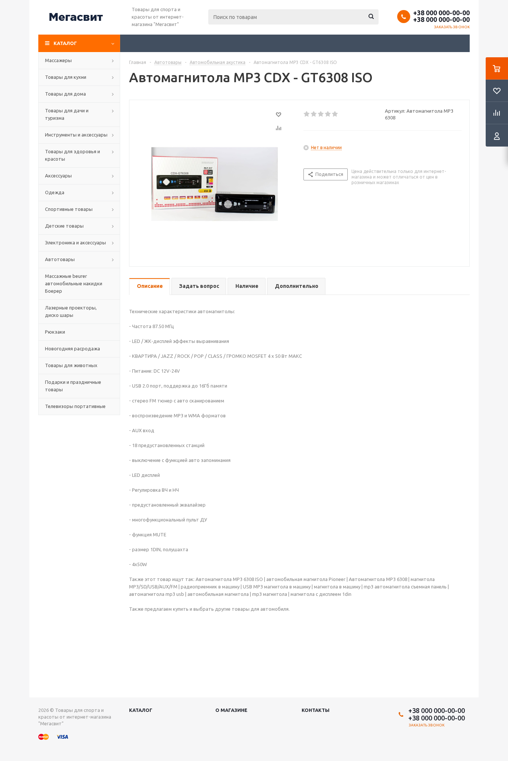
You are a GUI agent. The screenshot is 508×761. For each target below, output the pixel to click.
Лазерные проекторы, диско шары (71, 311)
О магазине (231, 710)
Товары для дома (65, 93)
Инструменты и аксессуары (76, 134)
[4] (328, 114)
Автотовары (60, 259)
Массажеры (58, 60)
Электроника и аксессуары (75, 242)
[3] (321, 114)
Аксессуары (58, 175)
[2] (314, 114)
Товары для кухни (65, 77)
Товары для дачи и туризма (67, 114)
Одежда (54, 192)
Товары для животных (71, 365)
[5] (335, 114)
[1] (307, 114)
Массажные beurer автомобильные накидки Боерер (73, 283)
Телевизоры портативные (75, 406)
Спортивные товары (69, 209)
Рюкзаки (55, 331)
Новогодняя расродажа (72, 348)
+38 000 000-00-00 (441, 12)
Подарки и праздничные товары (73, 385)
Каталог (65, 43)
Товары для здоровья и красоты (72, 155)
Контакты (315, 710)
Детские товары (64, 225)
